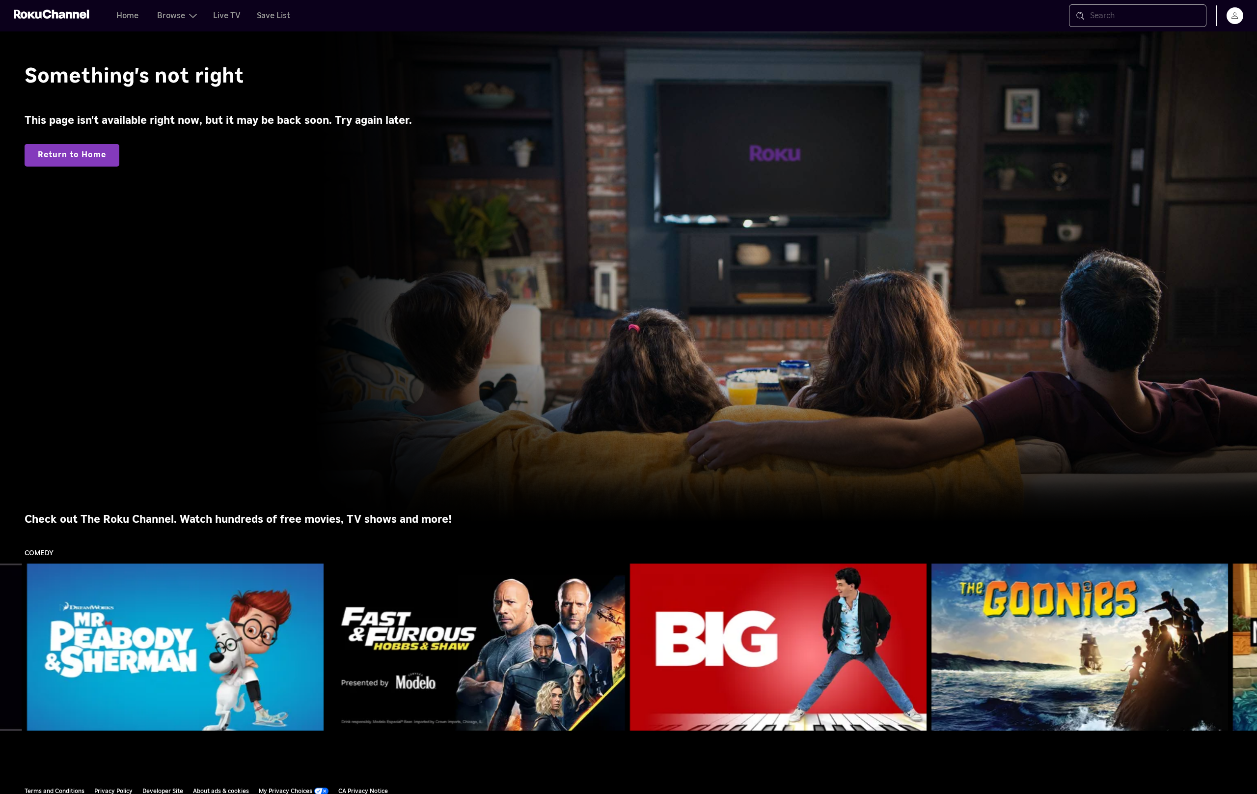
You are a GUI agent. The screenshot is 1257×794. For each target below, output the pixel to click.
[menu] (1235, 15)
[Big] (778, 647)
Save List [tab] (273, 16)
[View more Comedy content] (1244, 647)
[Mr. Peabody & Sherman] (175, 647)
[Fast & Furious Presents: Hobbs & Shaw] (477, 647)
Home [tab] (127, 16)
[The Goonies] (1080, 647)
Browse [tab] (171, 16)
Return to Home (72, 155)
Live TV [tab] (227, 16)
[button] (177, 647)
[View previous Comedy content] (12, 647)
